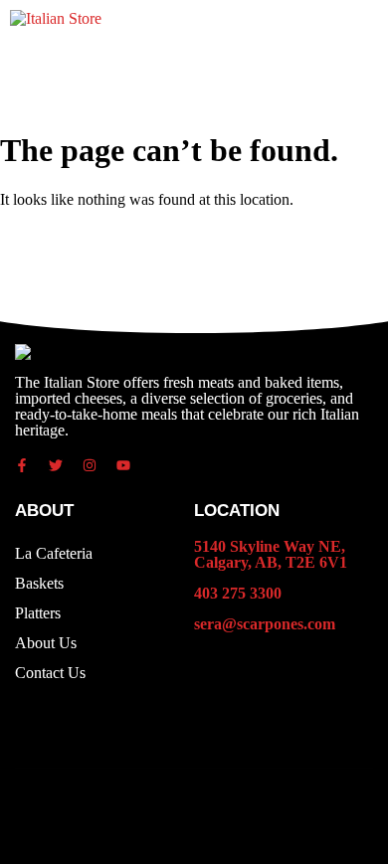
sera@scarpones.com (264, 623)
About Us (46, 642)
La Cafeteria (54, 553)
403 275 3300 (238, 593)
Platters (38, 613)
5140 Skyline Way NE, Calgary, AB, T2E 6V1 (270, 554)
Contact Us (50, 672)
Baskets (39, 583)
